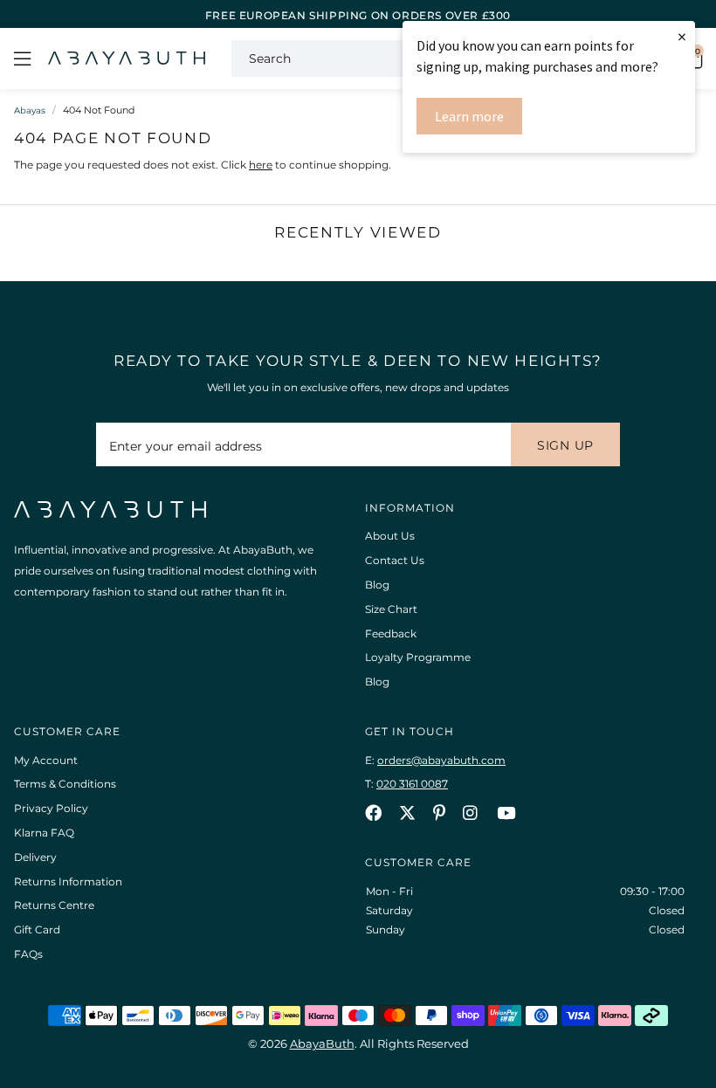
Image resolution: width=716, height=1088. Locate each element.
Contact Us (394, 560)
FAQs (28, 954)
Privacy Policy (51, 808)
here (260, 164)
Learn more (469, 116)
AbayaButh (126, 58)
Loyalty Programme (418, 657)
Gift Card (37, 929)
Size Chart (391, 609)
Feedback (391, 633)
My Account (46, 760)
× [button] (682, 36)
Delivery (35, 857)
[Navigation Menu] (22, 58)
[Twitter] (407, 812)
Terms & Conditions (65, 783)
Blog (377, 584)
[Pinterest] (439, 812)
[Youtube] (506, 812)
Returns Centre (54, 905)
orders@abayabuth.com (441, 760)
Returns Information (68, 881)
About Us (390, 535)
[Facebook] (373, 812)
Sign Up (565, 445)
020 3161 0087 (412, 783)
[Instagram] (471, 812)
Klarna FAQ (44, 832)
